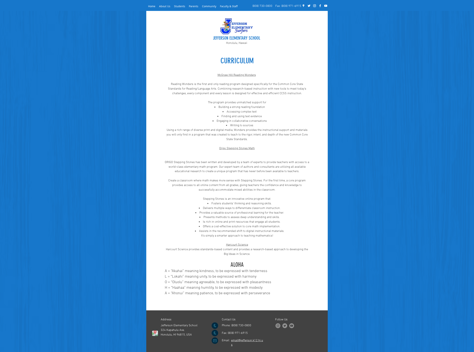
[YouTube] (326, 6)
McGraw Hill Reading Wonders (237, 75)
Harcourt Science (237, 245)
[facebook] (320, 6)
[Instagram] (278, 325)
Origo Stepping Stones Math (237, 148)
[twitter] (309, 6)
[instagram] (314, 6)
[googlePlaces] (303, 6)
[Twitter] (284, 325)
